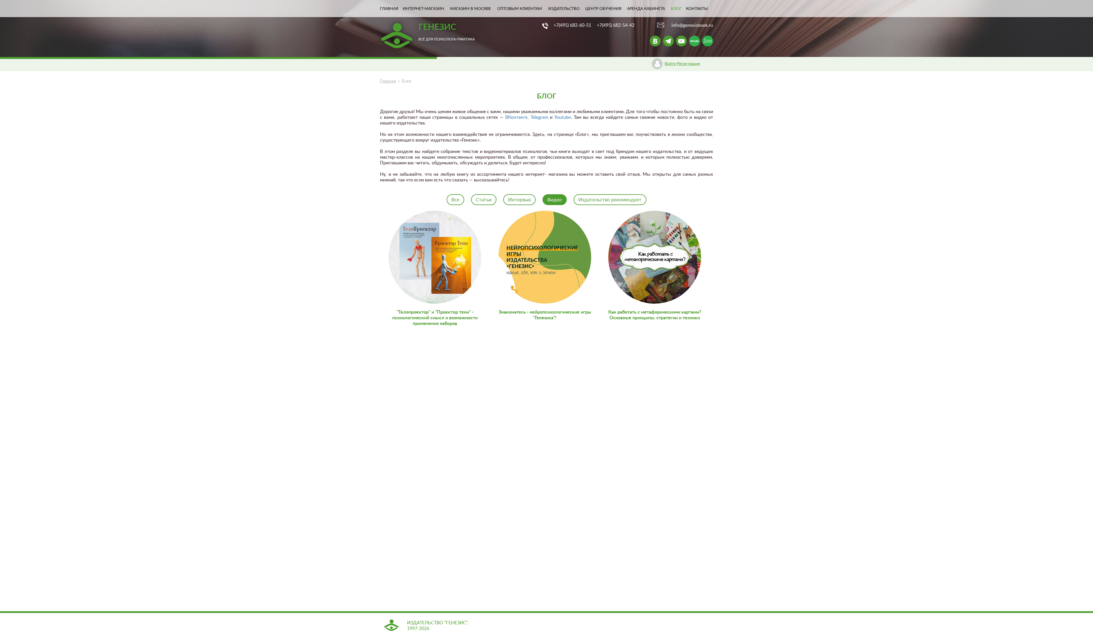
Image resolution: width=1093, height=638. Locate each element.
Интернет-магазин (423, 9)
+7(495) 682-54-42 (615, 25)
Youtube (562, 117)
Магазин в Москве (470, 9)
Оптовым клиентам (519, 9)
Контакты (697, 9)
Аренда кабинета (646, 9)
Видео (554, 199)
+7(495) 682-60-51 (572, 25)
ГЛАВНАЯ (389, 9)
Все (455, 199)
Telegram (539, 117)
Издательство (564, 9)
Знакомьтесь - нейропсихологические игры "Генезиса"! (545, 315)
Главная (388, 81)
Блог (676, 9)
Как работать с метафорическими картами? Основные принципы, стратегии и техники (654, 315)
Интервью (519, 199)
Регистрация (688, 64)
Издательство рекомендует (610, 199)
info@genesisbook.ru (692, 25)
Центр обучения (603, 9)
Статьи (484, 199)
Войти (670, 64)
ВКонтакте (516, 117)
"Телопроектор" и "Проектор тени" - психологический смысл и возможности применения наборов (435, 318)
